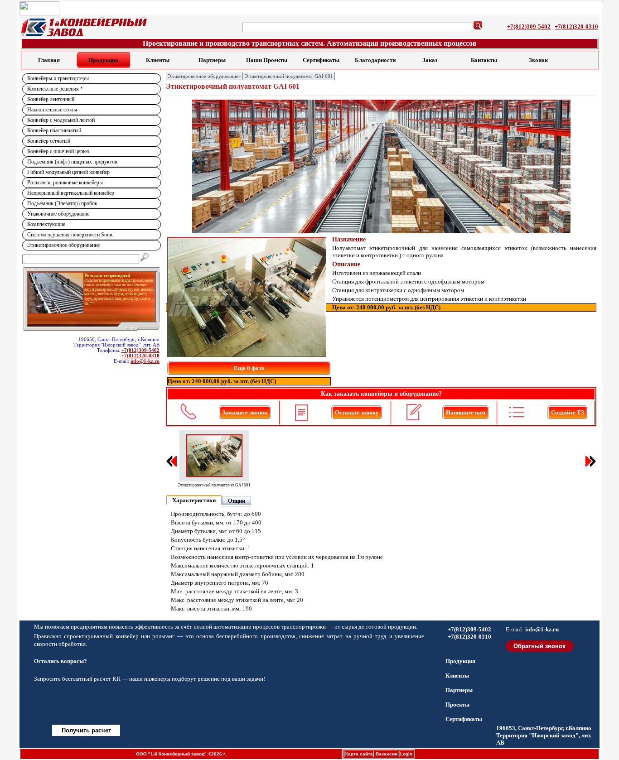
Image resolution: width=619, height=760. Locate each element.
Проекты (457, 704)
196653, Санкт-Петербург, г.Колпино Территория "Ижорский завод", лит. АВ (543, 735)
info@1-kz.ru (145, 361)
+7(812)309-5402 (529, 26)
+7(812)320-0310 (576, 26)
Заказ (429, 60)
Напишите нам (465, 412)
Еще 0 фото (249, 368)
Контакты (484, 60)
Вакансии (386, 753)
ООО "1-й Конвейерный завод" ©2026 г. (181, 753)
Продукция (103, 60)
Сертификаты (321, 60)
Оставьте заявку (357, 412)
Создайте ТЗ (567, 412)
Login (406, 753)
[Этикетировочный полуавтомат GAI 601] (246, 297)
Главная (49, 60)
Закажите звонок (244, 412)
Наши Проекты (266, 60)
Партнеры (212, 60)
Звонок (538, 60)
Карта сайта (359, 753)
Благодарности (375, 60)
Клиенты (157, 60)
